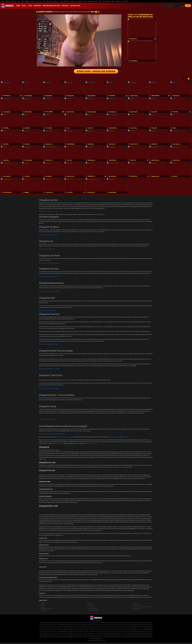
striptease (13, 1)
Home (18, 6)
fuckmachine (90, 1)
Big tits (90, 603)
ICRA (99, 620)
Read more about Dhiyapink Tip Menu (48, 234)
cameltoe (118, 1)
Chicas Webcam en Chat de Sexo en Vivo (144, 606)
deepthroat (66, 1)
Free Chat (48, 344)
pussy (18, 1)
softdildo (43, 603)
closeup (72, 1)
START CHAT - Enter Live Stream (96, 71)
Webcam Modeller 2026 (51, 6)
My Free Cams (75, 6)
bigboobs (27, 1)
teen (44, 1)
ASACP (96, 620)
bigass (2, 1)
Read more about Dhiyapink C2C (47, 249)
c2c (122, 1)
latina (22, 1)
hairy (96, 1)
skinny (47, 1)
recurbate (65, 437)
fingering (7, 1)
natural (55, 1)
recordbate (71, 437)
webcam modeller (93, 608)
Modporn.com (44, 610)
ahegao (113, 1)
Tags (30, 6)
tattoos (84, 1)
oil (58, 1)
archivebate (59, 437)
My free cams (124, 437)
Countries (37, 6)
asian (103, 1)
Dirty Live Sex (92, 606)
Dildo (47, 310)
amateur (108, 1)
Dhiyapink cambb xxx (57, 443)
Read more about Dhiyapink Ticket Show (49, 388)
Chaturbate (111, 437)
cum (76, 1)
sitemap (42, 606)
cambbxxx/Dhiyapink (92, 443)
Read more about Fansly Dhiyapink (47, 419)
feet (51, 1)
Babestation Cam (138, 608)
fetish (99, 1)
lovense (33, 1)
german (126, 1)
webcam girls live (138, 605)
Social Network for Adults (46, 608)
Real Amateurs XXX (93, 610)
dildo (40, 1)
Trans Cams (43, 605)
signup (188, 5)
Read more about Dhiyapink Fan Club (48, 276)
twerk (79, 1)
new (61, 1)
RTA (92, 620)
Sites (24, 6)
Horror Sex (91, 605)
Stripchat (65, 6)
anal (37, 1)
